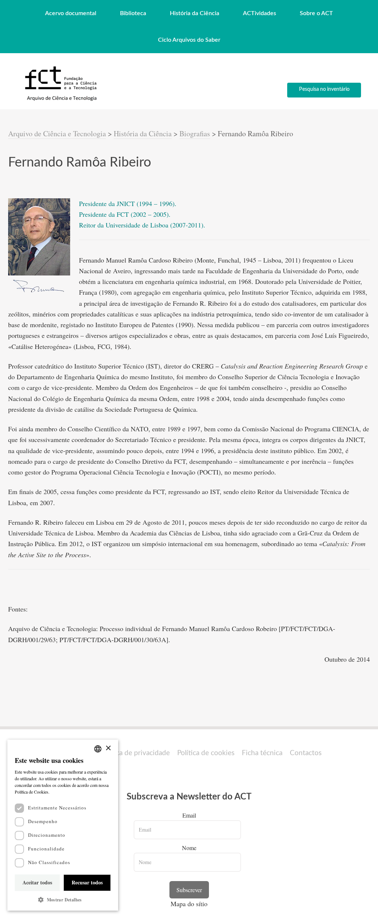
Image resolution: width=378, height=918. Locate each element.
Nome (189, 848)
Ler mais (59, 791)
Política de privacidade (135, 753)
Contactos (306, 753)
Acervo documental (70, 13)
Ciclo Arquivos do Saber (189, 40)
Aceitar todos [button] (37, 882)
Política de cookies (205, 753)
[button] (63, 900)
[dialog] (62, 825)
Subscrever (189, 890)
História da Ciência (194, 13)
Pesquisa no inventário (324, 89)
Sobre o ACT (316, 13)
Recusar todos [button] (87, 882)
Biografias (194, 133)
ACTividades (259, 13)
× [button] (108, 748)
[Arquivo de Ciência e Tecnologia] (60, 100)
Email (189, 815)
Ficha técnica (262, 753)
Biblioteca (133, 13)
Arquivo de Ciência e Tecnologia (57, 133)
